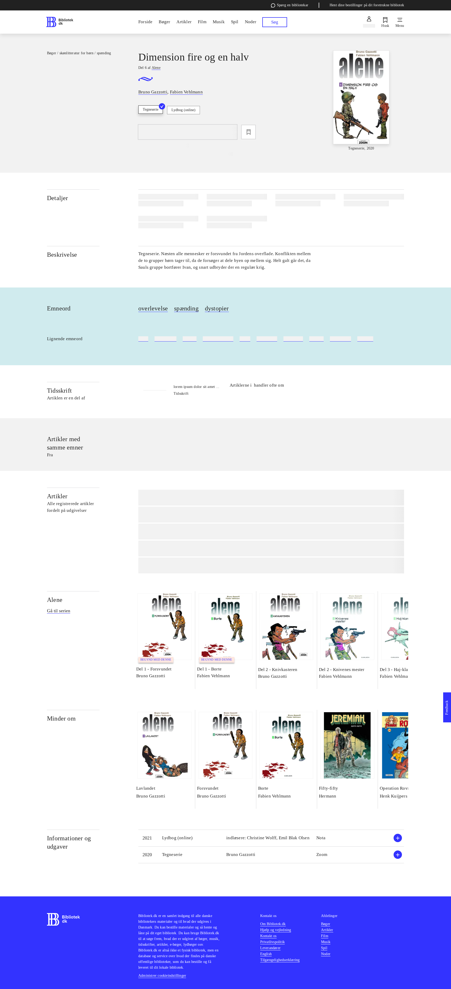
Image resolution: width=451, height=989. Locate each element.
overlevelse (153, 308)
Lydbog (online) (183, 110)
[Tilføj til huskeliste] (248, 132)
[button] (271, 838)
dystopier (217, 308)
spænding (186, 308)
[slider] (361, 100)
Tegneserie (150, 109)
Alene (54, 599)
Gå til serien (58, 610)
